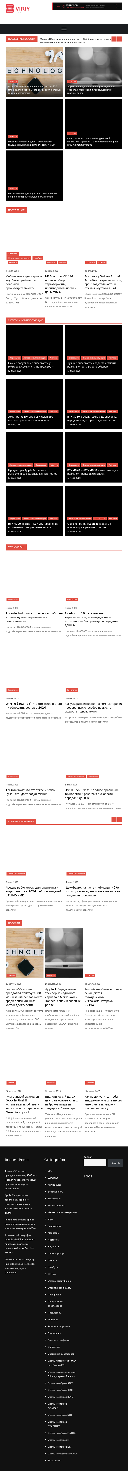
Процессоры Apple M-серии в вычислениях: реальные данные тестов (32, 472)
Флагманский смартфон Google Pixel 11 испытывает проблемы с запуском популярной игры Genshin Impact (92, 141)
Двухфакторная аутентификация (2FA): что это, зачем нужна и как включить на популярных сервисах (93, 891)
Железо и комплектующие (19, 258)
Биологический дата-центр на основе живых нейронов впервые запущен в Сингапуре (32, 195)
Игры (50, 1219)
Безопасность (55, 1191)
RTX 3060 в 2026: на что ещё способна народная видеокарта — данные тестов (91, 418)
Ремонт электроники (75, 776)
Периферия (54, 1294)
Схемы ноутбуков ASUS (60, 1390)
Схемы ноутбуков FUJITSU (62, 1433)
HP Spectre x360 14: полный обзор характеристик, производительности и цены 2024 (60, 284)
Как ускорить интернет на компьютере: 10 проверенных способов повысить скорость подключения (93, 708)
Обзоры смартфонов (59, 1281)
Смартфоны (54, 1333)
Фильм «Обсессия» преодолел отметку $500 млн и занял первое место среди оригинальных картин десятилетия (79, 40)
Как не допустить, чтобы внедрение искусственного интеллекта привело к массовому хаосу (103, 1102)
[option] (80, 40)
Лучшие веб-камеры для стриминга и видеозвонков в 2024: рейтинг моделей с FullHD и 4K (33, 891)
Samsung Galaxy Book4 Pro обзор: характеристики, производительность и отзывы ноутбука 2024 (103, 282)
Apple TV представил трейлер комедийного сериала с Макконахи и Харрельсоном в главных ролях (91, 90)
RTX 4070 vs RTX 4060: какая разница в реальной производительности (92, 472)
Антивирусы (54, 1184)
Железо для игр (56, 1205)
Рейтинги (13, 262)
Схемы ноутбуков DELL (60, 1415)
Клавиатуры (54, 1226)
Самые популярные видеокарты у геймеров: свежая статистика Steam (31, 365)
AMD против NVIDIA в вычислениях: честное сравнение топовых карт (30, 418)
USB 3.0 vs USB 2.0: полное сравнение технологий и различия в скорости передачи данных (92, 794)
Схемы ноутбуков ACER (60, 1383)
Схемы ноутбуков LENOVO (62, 1453)
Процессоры (41, 465)
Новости (13, 81)
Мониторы (53, 1233)
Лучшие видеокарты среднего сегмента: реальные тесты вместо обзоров (92, 365)
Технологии (13, 599)
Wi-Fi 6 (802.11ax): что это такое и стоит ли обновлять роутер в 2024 (34, 706)
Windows (53, 1178)
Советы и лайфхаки (16, 873)
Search (88, 1157)
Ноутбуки (38, 258)
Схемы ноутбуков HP (59, 1440)
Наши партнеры (56, 1253)
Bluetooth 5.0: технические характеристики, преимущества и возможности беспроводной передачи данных (91, 619)
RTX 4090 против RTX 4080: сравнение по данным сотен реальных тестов (33, 525)
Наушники (53, 1246)
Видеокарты (13, 253)
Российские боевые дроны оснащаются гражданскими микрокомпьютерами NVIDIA (31, 143)
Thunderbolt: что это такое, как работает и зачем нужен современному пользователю (34, 617)
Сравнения (54, 1347)
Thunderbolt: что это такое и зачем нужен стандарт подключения (30, 792)
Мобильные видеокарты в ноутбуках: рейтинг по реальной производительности (24, 282)
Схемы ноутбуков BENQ (61, 1397)
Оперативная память (59, 1287)
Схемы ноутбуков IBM (59, 1446)
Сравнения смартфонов (61, 1354)
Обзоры (62, 262)
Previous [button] (114, 39)
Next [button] (119, 39)
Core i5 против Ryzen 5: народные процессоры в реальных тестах (89, 525)
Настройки (53, 1239)
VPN (50, 1171)
